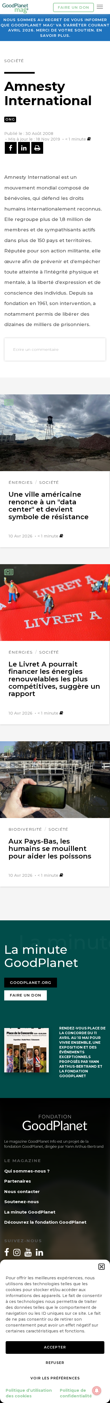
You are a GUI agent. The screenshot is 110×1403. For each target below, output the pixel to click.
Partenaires (17, 1181)
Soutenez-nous (21, 1201)
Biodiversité (25, 829)
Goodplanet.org (30, 982)
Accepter (55, 1347)
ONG (10, 119)
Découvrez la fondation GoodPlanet (45, 1222)
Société (14, 60)
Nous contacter (22, 1191)
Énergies (20, 482)
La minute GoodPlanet (29, 1212)
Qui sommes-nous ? (27, 1171)
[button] (101, 1266)
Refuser (55, 1363)
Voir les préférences (55, 1378)
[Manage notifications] (96, 1390)
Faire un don (73, 7)
